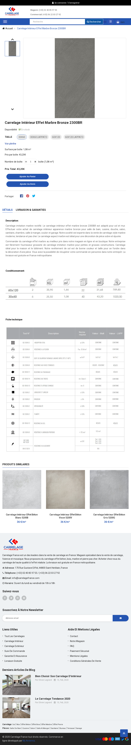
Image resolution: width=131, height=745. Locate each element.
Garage (79, 728)
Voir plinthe (10, 143)
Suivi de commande (14, 651)
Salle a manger (43, 728)
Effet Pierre (58, 724)
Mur (18, 724)
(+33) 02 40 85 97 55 (48, 10)
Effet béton (26, 724)
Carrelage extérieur (14, 646)
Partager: (9, 196)
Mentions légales (79, 656)
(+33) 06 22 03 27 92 (52, 14)
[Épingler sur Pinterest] (28, 195)
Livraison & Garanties (31, 209)
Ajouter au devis (27, 184)
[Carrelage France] (13, 544)
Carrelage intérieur (13, 641)
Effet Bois (36, 724)
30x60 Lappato (38, 137)
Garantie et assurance (15, 656)
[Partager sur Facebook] (22, 195)
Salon (32, 728)
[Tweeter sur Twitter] (34, 195)
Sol (13, 724)
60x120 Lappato (74, 137)
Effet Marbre (47, 724)
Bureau (63, 728)
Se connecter (60, 3)
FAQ (72, 646)
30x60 (22, 137)
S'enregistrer (74, 3)
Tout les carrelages (14, 636)
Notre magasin (77, 641)
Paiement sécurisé (79, 651)
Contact (74, 636)
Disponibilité (11, 129)
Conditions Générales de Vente (85, 661)
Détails (7, 209)
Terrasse (70, 728)
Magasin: (34, 10)
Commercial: (36, 14)
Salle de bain (15, 728)
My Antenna (29, 740)
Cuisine (26, 728)
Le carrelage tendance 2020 (52, 698)
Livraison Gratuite (13, 661)
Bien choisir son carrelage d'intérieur (58, 676)
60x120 (56, 137)
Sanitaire (54, 728)
